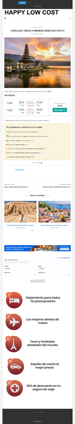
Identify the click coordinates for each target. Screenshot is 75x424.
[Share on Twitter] (37, 163)
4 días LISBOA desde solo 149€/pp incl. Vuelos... (55, 225)
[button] (27, 2)
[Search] (70, 18)
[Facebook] (33, 412)
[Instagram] (40, 6)
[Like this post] (34, 163)
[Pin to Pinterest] (39, 163)
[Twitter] (37, 6)
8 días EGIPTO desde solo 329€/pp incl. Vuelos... (20, 225)
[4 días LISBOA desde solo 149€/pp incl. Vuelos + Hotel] (54, 211)
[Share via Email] (41, 163)
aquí (46, 136)
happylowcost (19, 170)
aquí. (37, 132)
